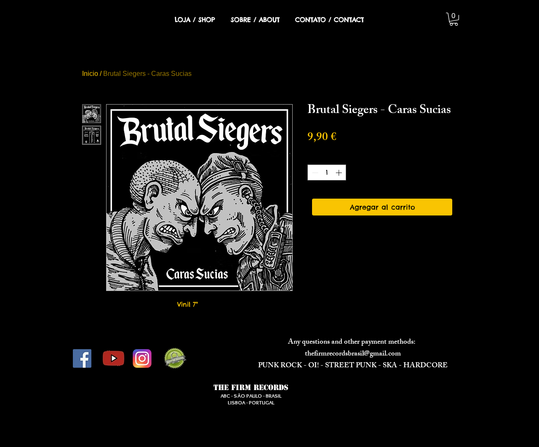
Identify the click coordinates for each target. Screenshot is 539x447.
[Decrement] (314, 172)
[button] (454, 19)
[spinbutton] (327, 172)
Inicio (90, 73)
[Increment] (339, 172)
